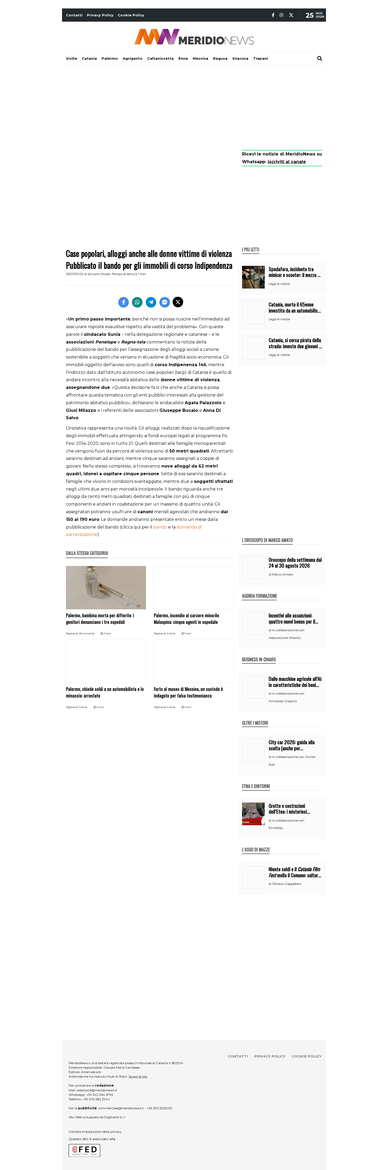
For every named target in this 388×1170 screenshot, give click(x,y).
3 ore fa (83, 707)
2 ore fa (171, 633)
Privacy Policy (100, 15)
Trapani (260, 58)
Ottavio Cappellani (286, 884)
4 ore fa (171, 707)
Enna (183, 58)
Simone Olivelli (99, 274)
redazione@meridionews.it (97, 1090)
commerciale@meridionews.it (121, 1108)
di (270, 574)
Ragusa (220, 58)
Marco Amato (282, 574)
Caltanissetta (160, 58)
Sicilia (71, 58)
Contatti (74, 15)
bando (160, 527)
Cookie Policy (131, 15)
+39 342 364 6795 (99, 1095)
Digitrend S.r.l (114, 1117)
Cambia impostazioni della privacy (95, 1132)
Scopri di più (138, 1076)
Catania (89, 58)
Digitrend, (72, 633)
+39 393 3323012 (159, 1108)
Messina (200, 58)
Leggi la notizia (279, 284)
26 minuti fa (86, 633)
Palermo (110, 58)
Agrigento (133, 58)
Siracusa (240, 58)
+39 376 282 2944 (96, 1099)
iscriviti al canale (287, 161)
